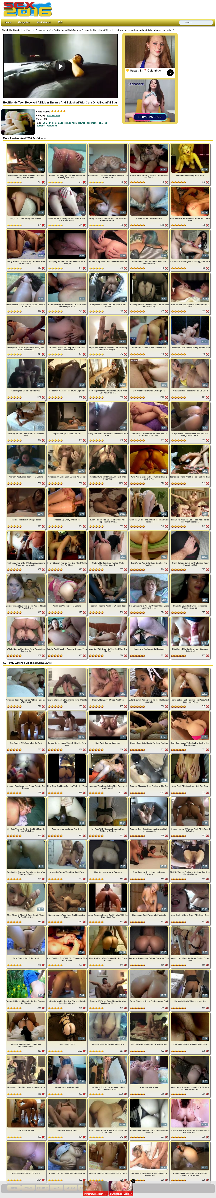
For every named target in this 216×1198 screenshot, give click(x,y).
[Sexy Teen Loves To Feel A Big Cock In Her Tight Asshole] (190, 712)
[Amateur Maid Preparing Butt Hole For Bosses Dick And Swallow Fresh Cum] (190, 1142)
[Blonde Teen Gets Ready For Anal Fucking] (149, 712)
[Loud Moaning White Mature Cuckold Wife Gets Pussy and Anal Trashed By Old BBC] (67, 273)
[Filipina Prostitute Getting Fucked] (26, 488)
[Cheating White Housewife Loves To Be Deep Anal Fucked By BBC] (149, 273)
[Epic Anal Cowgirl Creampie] (108, 712)
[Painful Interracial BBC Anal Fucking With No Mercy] (67, 669)
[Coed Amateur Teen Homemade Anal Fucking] (149, 841)
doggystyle (92, 123)
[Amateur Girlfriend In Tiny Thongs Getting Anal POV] (149, 1099)
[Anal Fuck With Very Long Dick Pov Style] (190, 755)
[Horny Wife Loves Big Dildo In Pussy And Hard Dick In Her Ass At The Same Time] (26, 316)
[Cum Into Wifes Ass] (149, 1056)
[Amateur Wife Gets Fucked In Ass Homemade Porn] (26, 1013)
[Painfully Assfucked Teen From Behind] (26, 445)
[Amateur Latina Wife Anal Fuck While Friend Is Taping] (190, 798)
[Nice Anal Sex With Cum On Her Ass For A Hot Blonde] (108, 927)
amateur (47, 123)
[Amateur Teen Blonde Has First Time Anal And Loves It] (108, 755)
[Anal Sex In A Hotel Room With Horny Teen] (190, 884)
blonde (67, 123)
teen (74, 123)
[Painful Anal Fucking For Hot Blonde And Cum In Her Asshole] (67, 187)
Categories (23, 22)
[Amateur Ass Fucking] (67, 1099)
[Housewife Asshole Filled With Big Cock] (67, 359)
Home (8, 22)
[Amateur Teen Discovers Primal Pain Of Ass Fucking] (26, 755)
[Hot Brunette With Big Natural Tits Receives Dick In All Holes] (149, 144)
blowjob (81, 123)
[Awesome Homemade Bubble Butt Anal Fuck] (149, 927)
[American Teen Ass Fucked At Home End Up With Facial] (26, 669)
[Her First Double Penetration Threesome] (149, 1013)
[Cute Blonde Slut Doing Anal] (26, 927)
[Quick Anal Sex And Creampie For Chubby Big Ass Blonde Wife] (190, 1056)
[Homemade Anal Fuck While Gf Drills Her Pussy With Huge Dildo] (26, 144)
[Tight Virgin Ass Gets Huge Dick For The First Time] (149, 531)
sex (106, 123)
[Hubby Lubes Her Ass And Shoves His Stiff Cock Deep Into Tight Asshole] (67, 970)
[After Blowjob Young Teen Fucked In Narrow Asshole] (149, 669)
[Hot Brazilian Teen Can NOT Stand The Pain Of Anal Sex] (26, 273)
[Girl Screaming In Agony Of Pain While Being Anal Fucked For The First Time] (149, 575)
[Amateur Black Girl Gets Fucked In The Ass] (149, 755)
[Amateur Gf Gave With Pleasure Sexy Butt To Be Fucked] (108, 144)
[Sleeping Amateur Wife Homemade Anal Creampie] (67, 230)
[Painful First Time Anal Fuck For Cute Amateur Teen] (149, 230)
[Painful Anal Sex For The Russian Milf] (149, 316)
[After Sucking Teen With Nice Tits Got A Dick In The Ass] (67, 927)
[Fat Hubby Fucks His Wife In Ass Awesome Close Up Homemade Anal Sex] (26, 531)
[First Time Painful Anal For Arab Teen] (190, 1013)
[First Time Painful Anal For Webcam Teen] (108, 575)
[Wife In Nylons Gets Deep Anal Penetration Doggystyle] (26, 618)
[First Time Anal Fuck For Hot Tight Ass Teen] (67, 755)
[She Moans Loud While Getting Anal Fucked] (190, 316)
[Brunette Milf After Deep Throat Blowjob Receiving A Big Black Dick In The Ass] (108, 970)
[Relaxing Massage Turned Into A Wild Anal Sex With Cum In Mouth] (108, 359)
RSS (60, 22)
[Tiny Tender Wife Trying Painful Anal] (26, 712)
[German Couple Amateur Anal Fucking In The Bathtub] (149, 1142)
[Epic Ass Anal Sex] (26, 1099)
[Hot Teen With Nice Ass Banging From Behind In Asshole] (108, 798)
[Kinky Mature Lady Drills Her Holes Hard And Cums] (108, 402)
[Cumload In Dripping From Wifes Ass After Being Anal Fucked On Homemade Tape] (26, 841)
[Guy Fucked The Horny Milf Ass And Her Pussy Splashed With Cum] (190, 402)
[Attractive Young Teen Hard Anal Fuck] (67, 841)
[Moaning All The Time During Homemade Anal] (26, 402)
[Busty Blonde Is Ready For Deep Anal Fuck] (149, 970)
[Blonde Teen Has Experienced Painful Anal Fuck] (190, 273)
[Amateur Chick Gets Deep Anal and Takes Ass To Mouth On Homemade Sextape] (67, 316)
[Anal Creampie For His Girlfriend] (26, 1142)
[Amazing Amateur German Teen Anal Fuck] (67, 445)
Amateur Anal (53, 115)
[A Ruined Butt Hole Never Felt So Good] (190, 359)
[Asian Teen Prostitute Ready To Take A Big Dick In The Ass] (108, 1099)
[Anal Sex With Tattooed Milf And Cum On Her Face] (190, 187)
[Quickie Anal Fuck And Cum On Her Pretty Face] (190, 927)
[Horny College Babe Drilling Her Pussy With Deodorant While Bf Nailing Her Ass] (190, 669)
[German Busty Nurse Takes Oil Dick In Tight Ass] (67, 712)
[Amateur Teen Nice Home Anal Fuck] (108, 1013)
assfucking (52, 126)
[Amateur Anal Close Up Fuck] (149, 187)
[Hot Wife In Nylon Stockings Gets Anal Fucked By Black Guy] (108, 1056)
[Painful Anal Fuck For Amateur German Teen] (67, 618)
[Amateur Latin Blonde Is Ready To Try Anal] (108, 1142)
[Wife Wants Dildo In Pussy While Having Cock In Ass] (149, 445)
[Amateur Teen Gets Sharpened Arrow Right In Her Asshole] (149, 798)
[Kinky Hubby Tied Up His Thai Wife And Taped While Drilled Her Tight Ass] (108, 488)
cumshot (41, 126)
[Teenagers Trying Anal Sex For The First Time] (190, 445)
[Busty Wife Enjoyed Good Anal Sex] (108, 669)
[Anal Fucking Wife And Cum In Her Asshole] (108, 230)
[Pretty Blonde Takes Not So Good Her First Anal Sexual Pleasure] (26, 230)
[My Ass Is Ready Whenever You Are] (190, 970)
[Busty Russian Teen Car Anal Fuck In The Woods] (108, 273)
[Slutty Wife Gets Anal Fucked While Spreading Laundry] (108, 531)
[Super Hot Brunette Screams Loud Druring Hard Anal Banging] (108, 316)
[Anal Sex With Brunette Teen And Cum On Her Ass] (108, 618)
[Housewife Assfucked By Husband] (149, 618)
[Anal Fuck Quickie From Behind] (67, 575)
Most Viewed (43, 22)
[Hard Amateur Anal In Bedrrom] (108, 841)
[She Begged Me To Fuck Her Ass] (26, 359)
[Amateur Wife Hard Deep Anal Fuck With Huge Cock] (108, 445)
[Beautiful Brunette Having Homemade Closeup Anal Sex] (190, 575)
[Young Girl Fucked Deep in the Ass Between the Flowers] (26, 970)
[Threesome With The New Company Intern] (26, 1056)
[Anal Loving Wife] (67, 1013)
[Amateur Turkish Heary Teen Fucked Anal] (67, 1142)
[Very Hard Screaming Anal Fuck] (190, 144)
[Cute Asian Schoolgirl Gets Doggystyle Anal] (190, 230)
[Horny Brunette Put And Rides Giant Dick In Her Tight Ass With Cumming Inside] (190, 1099)
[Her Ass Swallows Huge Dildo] (67, 1056)
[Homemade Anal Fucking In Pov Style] (149, 884)
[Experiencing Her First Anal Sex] (67, 402)
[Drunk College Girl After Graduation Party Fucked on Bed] (190, 531)
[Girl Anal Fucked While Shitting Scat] (149, 359)
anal (101, 123)
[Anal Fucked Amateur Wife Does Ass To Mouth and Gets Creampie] (149, 402)
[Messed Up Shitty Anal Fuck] (67, 488)
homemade (57, 123)
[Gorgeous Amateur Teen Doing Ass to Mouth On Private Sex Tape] (26, 575)
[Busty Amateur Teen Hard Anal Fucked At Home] (67, 884)
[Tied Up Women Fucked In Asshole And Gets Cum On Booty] (190, 841)
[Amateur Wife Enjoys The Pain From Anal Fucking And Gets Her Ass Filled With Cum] (67, 144)
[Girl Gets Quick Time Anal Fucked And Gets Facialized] (149, 488)
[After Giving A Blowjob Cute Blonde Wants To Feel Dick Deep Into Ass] (26, 884)
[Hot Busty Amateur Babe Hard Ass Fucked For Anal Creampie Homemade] (190, 488)
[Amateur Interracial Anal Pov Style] (67, 798)
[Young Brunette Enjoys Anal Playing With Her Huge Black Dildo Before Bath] (108, 884)
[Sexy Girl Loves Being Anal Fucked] (26, 187)
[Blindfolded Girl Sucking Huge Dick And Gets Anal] (190, 618)
